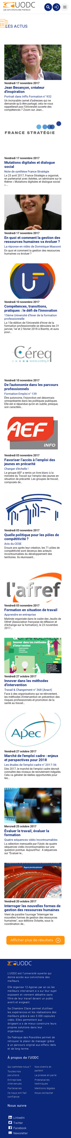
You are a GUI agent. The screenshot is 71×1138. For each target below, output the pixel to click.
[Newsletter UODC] (10, 1132)
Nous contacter (44, 1093)
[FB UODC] (10, 1127)
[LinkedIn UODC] (10, 1117)
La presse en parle (46, 1075)
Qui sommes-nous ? (19, 1066)
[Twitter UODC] (10, 1122)
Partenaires (15, 1088)
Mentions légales (45, 1088)
